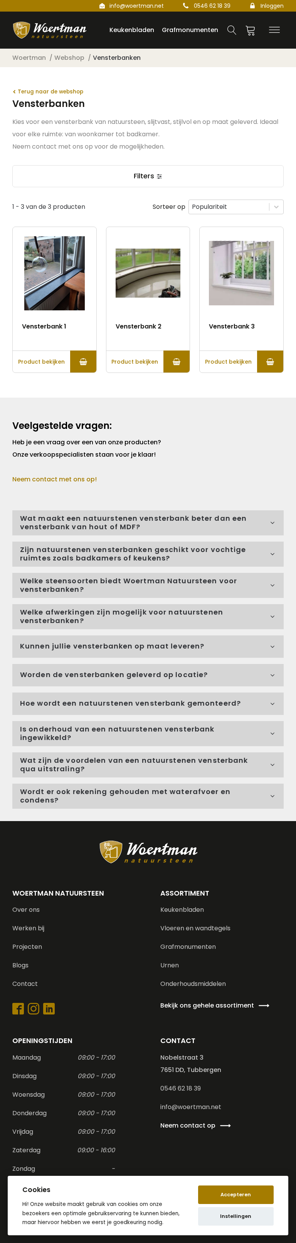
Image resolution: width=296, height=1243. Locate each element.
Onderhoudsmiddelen (193, 983)
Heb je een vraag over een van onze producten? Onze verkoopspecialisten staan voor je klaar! (87, 448)
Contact (25, 983)
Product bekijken (41, 362)
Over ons (26, 909)
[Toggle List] (276, 207)
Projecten (27, 946)
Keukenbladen (182, 909)
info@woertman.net (136, 5)
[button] (148, 176)
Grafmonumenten (188, 946)
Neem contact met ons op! (54, 479)
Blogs (20, 965)
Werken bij (28, 928)
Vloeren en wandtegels (195, 928)
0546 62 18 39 (212, 5)
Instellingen (235, 1216)
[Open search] (232, 30)
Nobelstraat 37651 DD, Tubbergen (190, 1063)
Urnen (169, 965)
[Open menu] (274, 30)
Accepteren (235, 1194)
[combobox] (229, 207)
